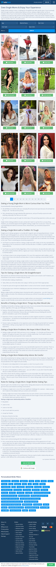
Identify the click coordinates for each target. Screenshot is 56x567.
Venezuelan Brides (33, 559)
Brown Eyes (17, 490)
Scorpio (4, 484)
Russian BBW (44, 507)
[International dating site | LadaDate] (6, 2)
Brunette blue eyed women (41, 493)
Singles (25, 510)
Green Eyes (27, 490)
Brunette (4, 493)
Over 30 (46, 504)
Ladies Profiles (32, 524)
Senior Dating (32, 528)
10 (38, 199)
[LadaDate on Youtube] (43, 523)
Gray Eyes (38, 487)
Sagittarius (24, 481)
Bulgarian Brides (20, 547)
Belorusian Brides (20, 545)
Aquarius (17, 484)
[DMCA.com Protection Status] (45, 531)
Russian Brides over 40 (32, 507)
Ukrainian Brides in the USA (33, 535)
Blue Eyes (46, 487)
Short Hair (20, 493)
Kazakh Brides (19, 538)
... (44, 199)
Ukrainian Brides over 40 (16, 507)
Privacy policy (5, 529)
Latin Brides (32, 538)
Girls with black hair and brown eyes (12, 501)
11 (41, 199)
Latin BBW (5, 510)
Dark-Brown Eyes (7, 490)
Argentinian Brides (33, 555)
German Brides (19, 540)
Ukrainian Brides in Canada (33, 531)
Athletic (42, 484)
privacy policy (25, 565)
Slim (13, 487)
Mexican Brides (33, 553)
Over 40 (4, 507)
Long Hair (29, 493)
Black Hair (44, 490)
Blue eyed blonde (24, 496)
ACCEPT (51, 564)
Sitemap (3, 536)
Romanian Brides (20, 542)
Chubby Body (5, 487)
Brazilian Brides (19, 530)
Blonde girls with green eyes (39, 496)
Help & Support (5, 534)
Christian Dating (33, 545)
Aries (37, 481)
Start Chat (10, 62)
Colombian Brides (33, 557)
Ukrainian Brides (20, 526)
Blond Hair (36, 490)
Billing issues (4, 527)
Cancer (50, 481)
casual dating (46, 298)
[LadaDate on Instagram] (52, 523)
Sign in (47, 2)
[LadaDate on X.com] (47, 523)
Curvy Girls (21, 487)
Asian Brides (32, 540)
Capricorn (15, 481)
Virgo (10, 484)
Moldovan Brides (20, 528)
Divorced (32, 510)
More (2, 30)
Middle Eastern (27, 504)
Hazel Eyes (29, 487)
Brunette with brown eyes (9, 496)
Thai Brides (32, 547)
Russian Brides (19, 524)
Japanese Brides (33, 549)
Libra (24, 484)
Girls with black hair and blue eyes (30, 498)
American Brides (33, 551)
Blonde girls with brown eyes (10, 498)
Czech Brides (19, 534)
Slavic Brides (19, 532)
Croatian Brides (19, 549)
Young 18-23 (37, 504)
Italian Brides (19, 551)
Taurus (35, 484)
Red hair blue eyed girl (31, 501)
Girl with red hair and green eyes (11, 504)
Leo (30, 484)
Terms (3, 524)
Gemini (44, 481)
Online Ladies (6, 481)
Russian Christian (15, 510)
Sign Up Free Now (28, 463)
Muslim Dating (32, 542)
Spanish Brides (19, 553)
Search (32, 30)
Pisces (31, 481)
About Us (3, 522)
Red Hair (12, 493)
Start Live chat (10, 95)
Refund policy (5, 531)
